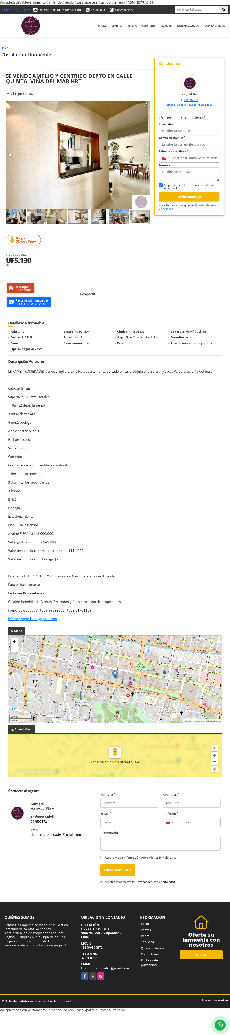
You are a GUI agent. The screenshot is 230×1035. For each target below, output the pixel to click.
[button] (145, 104)
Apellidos (171, 794)
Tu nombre (167, 124)
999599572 (191, 100)
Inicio (101, 26)
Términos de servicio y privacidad (155, 881)
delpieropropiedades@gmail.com (191, 105)
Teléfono (170, 813)
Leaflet (187, 721)
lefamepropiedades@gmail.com (60, 10)
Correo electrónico (172, 138)
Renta (132, 26)
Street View (26, 240)
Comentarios (109, 833)
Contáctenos (214, 26)
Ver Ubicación (102, 761)
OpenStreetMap (212, 721)
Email (105, 813)
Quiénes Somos (188, 26)
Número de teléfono (173, 151)
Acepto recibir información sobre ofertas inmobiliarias (140, 858)
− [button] (14, 648)
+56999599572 (124, 10)
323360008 (98, 10)
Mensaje (165, 165)
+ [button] (14, 641)
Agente (166, 26)
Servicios (148, 26)
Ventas (116, 26)
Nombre (107, 794)
